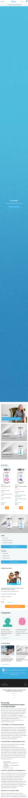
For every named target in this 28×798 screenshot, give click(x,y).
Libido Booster (14, 546)
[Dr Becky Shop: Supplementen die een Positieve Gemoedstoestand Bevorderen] (14, 1)
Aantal (3, 606)
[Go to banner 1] (14, 413)
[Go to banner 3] (14, 451)
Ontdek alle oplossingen (14, 206)
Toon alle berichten (5, 664)
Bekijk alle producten (5, 466)
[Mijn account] (21, 1)
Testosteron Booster (14, 561)
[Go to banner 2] (14, 432)
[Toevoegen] (7, 507)
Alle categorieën (4, 638)
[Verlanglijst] (23, 1)
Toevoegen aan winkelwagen (15, 606)
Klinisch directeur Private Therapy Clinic (11, 418)
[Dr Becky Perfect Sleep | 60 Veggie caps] (21, 476)
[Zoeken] (3, 1)
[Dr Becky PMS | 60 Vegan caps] (7, 476)
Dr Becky (2, 484)
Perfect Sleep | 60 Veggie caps (21, 487)
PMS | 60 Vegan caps (6, 486)
